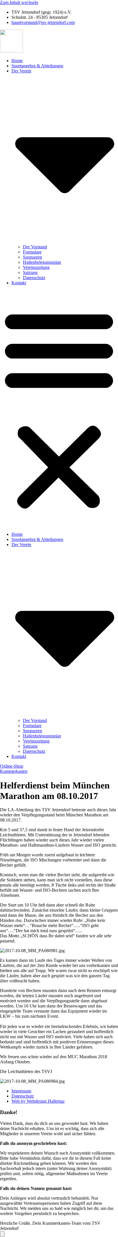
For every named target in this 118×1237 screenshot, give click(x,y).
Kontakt (18, 282)
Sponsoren (32, 257)
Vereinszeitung (36, 267)
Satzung (30, 272)
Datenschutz (34, 277)
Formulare (32, 252)
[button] (59, 408)
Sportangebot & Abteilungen (37, 65)
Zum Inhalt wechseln (19, 2)
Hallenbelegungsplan (42, 262)
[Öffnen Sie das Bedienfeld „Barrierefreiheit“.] (2, 1234)
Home (17, 60)
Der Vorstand (35, 246)
